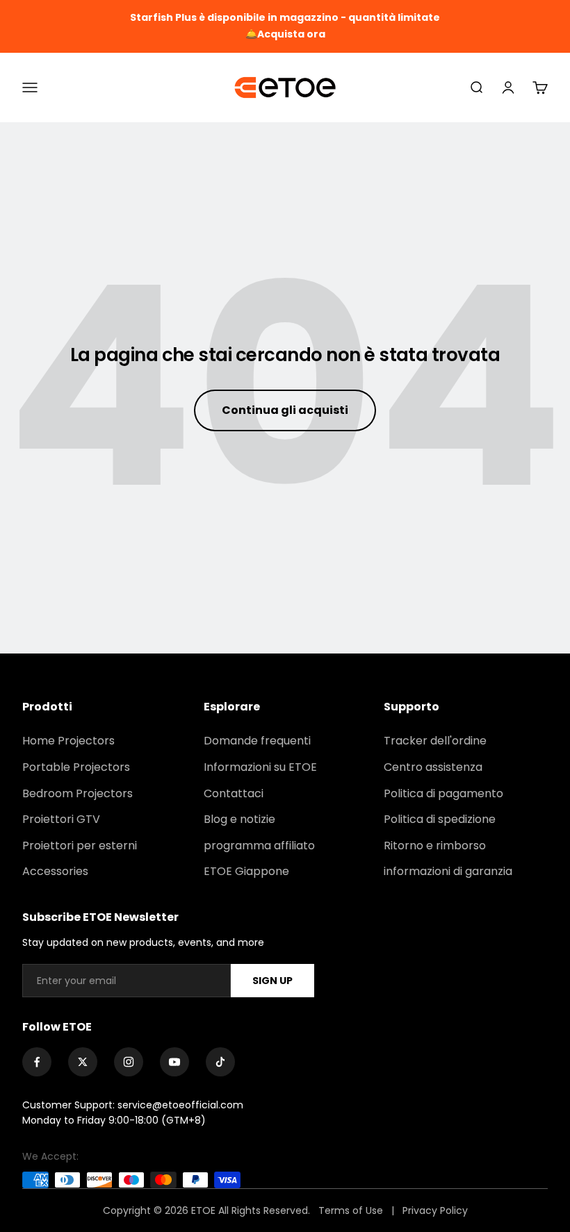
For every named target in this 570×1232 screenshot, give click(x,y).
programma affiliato (259, 846)
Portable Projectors (76, 767)
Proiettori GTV (61, 819)
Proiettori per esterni (79, 846)
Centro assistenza (433, 767)
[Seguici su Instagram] (128, 1061)
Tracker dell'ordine (435, 741)
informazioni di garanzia (448, 871)
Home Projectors (68, 741)
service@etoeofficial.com (180, 1105)
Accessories (55, 871)
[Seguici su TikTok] (220, 1061)
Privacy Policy (435, 1210)
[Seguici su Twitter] (82, 1061)
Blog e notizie (239, 819)
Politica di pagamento (443, 793)
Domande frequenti (257, 741)
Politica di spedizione (440, 819)
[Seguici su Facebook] (36, 1061)
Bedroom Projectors (77, 793)
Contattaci (233, 793)
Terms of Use (352, 1210)
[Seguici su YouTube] (174, 1061)
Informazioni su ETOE (260, 767)
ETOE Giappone (246, 871)
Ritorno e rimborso (435, 846)
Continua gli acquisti (285, 410)
